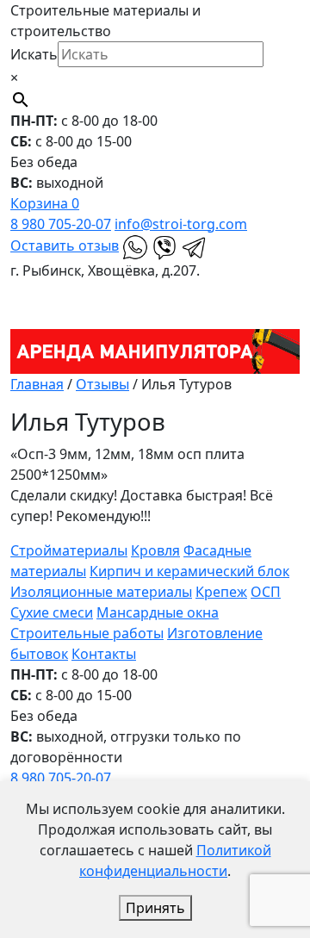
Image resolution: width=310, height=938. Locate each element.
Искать (34, 54)
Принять (155, 907)
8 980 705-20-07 (60, 223)
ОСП (266, 591)
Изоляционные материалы (101, 591)
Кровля (155, 550)
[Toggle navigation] (21, 292)
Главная (37, 384)
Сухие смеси (51, 612)
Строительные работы (87, 633)
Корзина (44, 203)
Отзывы (102, 384)
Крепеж (221, 591)
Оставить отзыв (64, 245)
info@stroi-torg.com (181, 223)
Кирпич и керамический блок (189, 571)
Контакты (103, 653)
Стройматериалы (68, 550)
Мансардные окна (157, 612)
